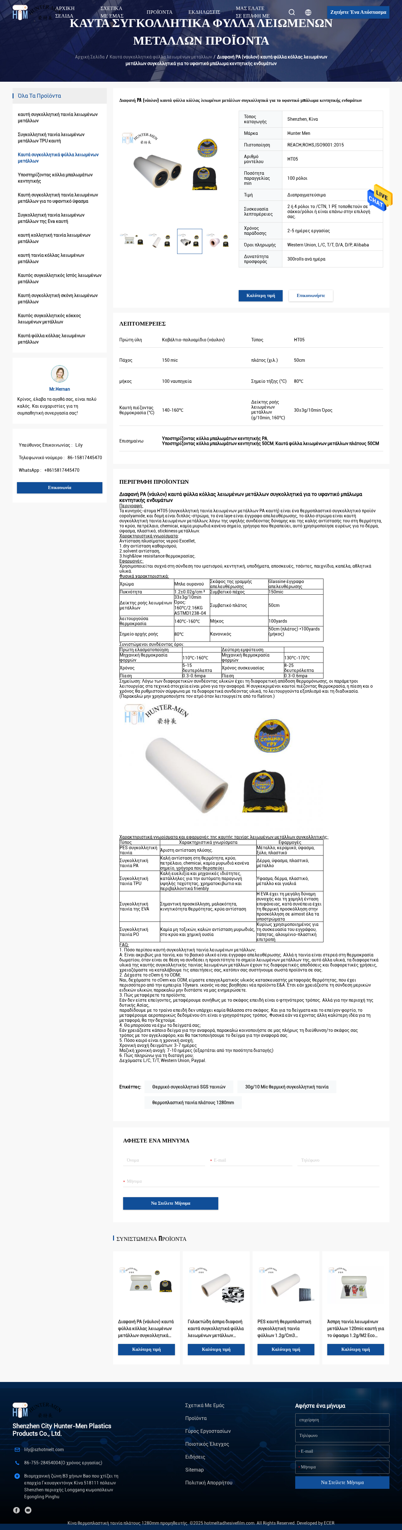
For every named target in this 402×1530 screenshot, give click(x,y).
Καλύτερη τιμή (261, 295)
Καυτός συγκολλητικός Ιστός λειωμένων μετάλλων (59, 278)
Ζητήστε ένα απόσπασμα (358, 12)
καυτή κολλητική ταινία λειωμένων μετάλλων (54, 238)
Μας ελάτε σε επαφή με (253, 12)
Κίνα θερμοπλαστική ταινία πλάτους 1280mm (113, 1523)
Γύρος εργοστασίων (208, 1431)
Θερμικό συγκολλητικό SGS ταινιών (188, 1086)
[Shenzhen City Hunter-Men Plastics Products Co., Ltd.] (40, 12)
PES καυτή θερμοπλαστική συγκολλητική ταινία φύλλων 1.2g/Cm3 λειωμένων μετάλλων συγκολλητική (284, 1329)
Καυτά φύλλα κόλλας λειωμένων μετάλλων (51, 338)
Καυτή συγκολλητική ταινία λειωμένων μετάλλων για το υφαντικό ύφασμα (58, 198)
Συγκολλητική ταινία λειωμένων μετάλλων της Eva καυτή (51, 218)
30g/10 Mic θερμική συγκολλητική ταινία (287, 1086)
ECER (329, 1523)
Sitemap (194, 1470)
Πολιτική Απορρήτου (208, 1483)
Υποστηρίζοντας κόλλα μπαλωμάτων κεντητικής (55, 178)
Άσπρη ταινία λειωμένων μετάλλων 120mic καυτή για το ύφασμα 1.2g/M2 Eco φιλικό (355, 1329)
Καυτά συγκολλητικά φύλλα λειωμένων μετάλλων (161, 56)
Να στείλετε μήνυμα (170, 1203)
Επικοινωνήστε (311, 295)
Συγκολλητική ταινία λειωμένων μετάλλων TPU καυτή (51, 137)
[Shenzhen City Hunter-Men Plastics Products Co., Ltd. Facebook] (16, 1510)
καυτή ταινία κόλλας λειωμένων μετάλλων (51, 258)
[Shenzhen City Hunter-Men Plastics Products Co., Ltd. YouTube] (28, 1510)
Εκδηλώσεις (204, 12)
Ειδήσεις (195, 1457)
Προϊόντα (196, 1418)
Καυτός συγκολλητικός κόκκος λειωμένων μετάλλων (49, 318)
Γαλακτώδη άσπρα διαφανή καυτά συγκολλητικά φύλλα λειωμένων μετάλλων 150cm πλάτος (216, 1329)
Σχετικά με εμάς (205, 1405)
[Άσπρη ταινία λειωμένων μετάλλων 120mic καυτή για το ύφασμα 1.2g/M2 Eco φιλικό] (355, 1274)
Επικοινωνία (59, 487)
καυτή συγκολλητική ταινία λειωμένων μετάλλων (58, 117)
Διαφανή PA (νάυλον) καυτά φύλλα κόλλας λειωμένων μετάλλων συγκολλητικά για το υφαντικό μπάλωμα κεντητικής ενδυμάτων (146, 1329)
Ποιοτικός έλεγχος (207, 1444)
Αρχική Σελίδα (65, 12)
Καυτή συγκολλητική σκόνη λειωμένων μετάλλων (58, 298)
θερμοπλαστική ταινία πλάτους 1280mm (193, 1102)
